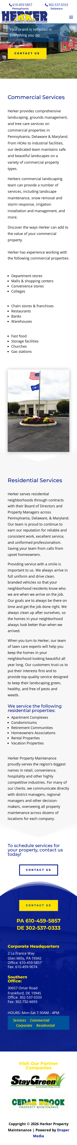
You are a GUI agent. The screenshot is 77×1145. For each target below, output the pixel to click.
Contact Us (27, 53)
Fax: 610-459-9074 (22, 967)
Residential (45, 1025)
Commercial (39, 1020)
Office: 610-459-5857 (25, 963)
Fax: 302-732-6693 (22, 1002)
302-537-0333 (58, 5)
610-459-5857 (22, 5)
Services (19, 1020)
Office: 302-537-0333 (25, 997)
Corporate (24, 1025)
